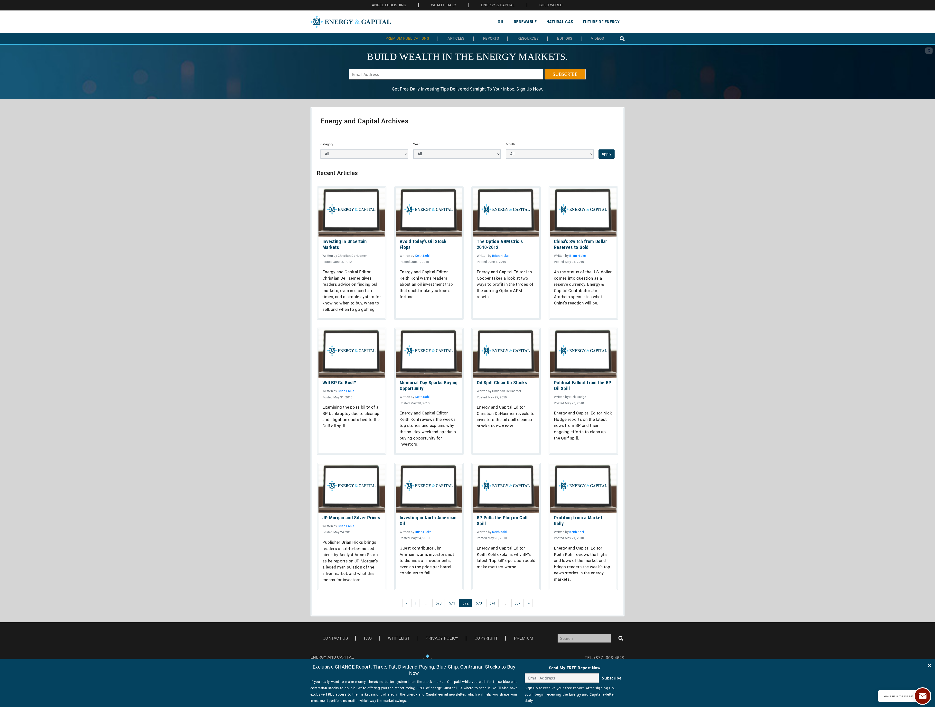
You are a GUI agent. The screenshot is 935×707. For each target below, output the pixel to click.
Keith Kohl (422, 255)
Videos (597, 39)
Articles (456, 39)
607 (517, 603)
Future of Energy (601, 21)
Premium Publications (407, 39)
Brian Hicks (500, 255)
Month (510, 144)
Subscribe (611, 678)
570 (439, 603)
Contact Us (335, 638)
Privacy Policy (442, 638)
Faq (368, 638)
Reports (491, 39)
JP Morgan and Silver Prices (351, 518)
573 (479, 603)
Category (326, 144)
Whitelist (399, 638)
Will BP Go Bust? (339, 383)
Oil (501, 21)
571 (452, 603)
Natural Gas (559, 21)
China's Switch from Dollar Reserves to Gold (580, 244)
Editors (564, 39)
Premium (523, 638)
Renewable (525, 21)
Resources (528, 39)
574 (492, 603)
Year (416, 144)
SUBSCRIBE (565, 74)
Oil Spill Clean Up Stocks (502, 383)
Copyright (486, 638)
